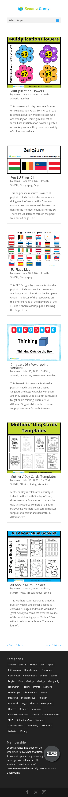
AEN (42, 664)
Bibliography (14, 670)
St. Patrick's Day (24, 720)
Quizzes (12, 709)
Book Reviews (31, 670)
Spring (32, 484)
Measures (13, 697)
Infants (36, 686)
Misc (22, 592)
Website (12, 731)
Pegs (36, 185)
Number (24, 98)
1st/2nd (45, 480)
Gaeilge (30, 681)
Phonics (34, 703)
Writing (23, 731)
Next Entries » (53, 645)
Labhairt (47, 686)
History (26, 686)
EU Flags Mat (20, 269)
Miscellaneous (35, 592)
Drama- (44, 675)
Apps (50, 664)
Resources (36, 709)
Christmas (46, 670)
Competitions (30, 675)
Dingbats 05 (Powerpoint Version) (29, 366)
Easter (54, 675)
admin (17, 94)
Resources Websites (18, 714)
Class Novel (14, 675)
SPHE (10, 720)
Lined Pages (14, 692)
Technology (32, 725)
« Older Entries (15, 645)
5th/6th (14, 98)
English (11, 681)
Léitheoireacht (31, 692)
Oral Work (25, 375)
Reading (51, 375)
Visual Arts (44, 484)
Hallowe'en (13, 686)
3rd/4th (44, 94)
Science (35, 714)
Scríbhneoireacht (50, 714)
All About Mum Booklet (27, 585)
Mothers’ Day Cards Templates (33, 476)
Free (20, 681)
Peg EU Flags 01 (22, 177)
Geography (26, 185)
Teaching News (15, 725)
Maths (44, 692)
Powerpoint (39, 375)
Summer (39, 720)
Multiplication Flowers (27, 91)
